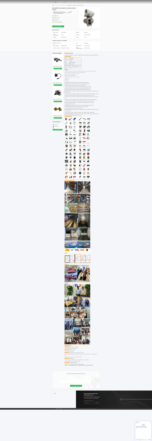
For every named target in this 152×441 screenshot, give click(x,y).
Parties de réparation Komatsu (73, 365)
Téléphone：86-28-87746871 (57, 395)
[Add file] (136, 440)
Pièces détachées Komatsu (63, 5)
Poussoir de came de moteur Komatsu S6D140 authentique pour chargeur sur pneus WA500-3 (58, 67)
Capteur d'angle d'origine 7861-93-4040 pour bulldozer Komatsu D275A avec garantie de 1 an (57, 83)
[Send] (150, 440)
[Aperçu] (55, 393)
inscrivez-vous (97, 402)
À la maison (54, 5)
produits (58, 5)
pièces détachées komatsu (89, 365)
